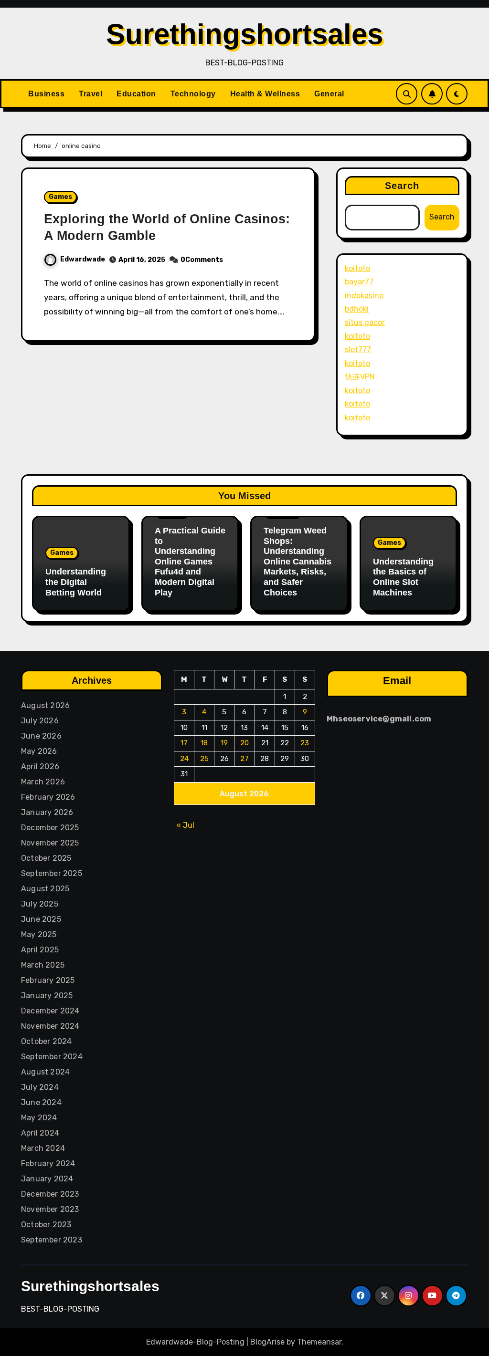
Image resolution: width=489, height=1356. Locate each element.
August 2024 (45, 1071)
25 (204, 758)
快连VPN (360, 376)
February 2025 (48, 980)
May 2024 (39, 1117)
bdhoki (357, 308)
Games (60, 197)
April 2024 (40, 1132)
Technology (193, 94)
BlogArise (267, 1341)
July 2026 (40, 720)
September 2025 (51, 873)
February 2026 (48, 797)
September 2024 (52, 1056)
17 (184, 743)
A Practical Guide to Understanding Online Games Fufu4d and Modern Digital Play (190, 561)
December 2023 (50, 1194)
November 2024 (50, 1026)
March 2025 (42, 965)
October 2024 (46, 1041)
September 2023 (51, 1239)
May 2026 (39, 751)
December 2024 (50, 1010)
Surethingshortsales (244, 34)
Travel (90, 94)
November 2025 (50, 842)
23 (304, 743)
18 (204, 743)
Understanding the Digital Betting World (75, 582)
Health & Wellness (265, 94)
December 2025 (50, 827)
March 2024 (43, 1148)
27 (244, 758)
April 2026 (40, 766)
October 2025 (46, 858)
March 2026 (43, 781)
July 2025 (39, 903)
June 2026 (41, 736)
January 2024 (47, 1178)
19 (224, 743)
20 (244, 743)
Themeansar (319, 1341)
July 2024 (40, 1087)
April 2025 (40, 949)
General (329, 94)
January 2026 (47, 812)
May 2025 (39, 934)
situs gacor (365, 322)
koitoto (357, 268)
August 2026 (45, 705)
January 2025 (47, 995)
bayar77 (359, 281)
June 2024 (41, 1102)
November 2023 (50, 1209)
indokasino (364, 295)
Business (46, 94)
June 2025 (41, 919)
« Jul (185, 825)
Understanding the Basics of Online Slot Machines (403, 577)
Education (136, 94)
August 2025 (45, 888)
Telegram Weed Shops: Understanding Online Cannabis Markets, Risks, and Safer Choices (297, 561)
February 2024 (48, 1163)
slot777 (358, 349)
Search (402, 185)
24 (184, 758)
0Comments (202, 260)
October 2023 (46, 1224)
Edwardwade (82, 259)
